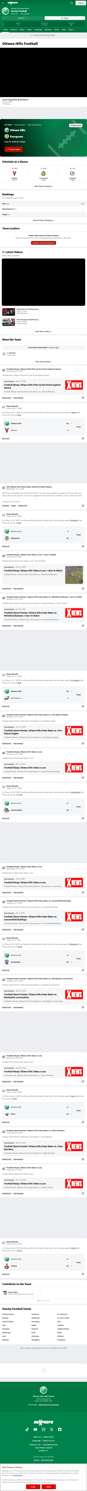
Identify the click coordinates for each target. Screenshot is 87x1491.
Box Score (5, 438)
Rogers (34, 1325)
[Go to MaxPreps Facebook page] (60, 1430)
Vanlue (73, 412)
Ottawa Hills (16, 423)
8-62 (19, 523)
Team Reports (9, 381)
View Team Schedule (42, 186)
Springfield (35, 1340)
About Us (37, 1437)
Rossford (34, 1329)
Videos (29, 29)
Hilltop (73, 1248)
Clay (3, 1325)
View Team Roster (42, 361)
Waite (59, 1332)
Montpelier (74, 944)
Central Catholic (8, 1321)
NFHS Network (47, 1460)
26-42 (19, 1251)
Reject (49, 1487)
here (57, 347)
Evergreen (6, 1329)
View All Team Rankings (43, 220)
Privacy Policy (49, 1441)
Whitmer (60, 1336)
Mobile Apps (48, 1437)
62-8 (19, 415)
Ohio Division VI (8, 209)
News (64, 29)
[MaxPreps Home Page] (31, 35)
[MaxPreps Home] (13, 2)
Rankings (48, 29)
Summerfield (75, 792)
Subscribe (36, 1441)
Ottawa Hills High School (43, 1396)
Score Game (15, 149)
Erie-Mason (75, 680)
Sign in (80, 3)
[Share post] (83, 397)
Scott (33, 1332)
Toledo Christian (63, 1329)
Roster (22, 29)
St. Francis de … (63, 1314)
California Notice (50, 1444)
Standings (38, 29)
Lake (4, 1336)
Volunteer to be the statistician (44, 243)
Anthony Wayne (8, 1314)
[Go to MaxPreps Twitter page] (51, 1430)
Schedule (13, 29)
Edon (73, 1096)
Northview (35, 1314)
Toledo (4, 214)
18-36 (19, 947)
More (71, 29)
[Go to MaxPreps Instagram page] (43, 1430)
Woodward (61, 1340)
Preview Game (76, 125)
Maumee (5, 1340)
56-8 (19, 683)
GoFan (36, 1460)
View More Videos (42, 331)
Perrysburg (35, 1321)
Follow (66, 18)
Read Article (6, 398)
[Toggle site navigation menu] (3, 3)
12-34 (14, 1099)
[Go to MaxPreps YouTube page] (35, 1430)
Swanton (60, 1325)
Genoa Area (6, 1332)
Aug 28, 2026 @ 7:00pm (15, 142)
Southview (35, 1336)
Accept (33, 1487)
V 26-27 (21, 18)
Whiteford (74, 520)
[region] (43, 1477)
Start (59, 1321)
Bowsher (5, 1318)
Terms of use (35, 1444)
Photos (56, 29)
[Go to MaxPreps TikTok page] (27, 1430)
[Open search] (72, 3)
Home (5, 29)
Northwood (35, 1318)
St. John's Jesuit (63, 1318)
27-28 (19, 795)
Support (42, 1451)
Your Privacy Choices (43, 1448)
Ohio (4, 203)
